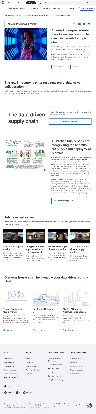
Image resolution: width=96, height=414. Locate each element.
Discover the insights (61, 67)
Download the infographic (63, 201)
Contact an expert (87, 9)
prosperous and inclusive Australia (38, 408)
